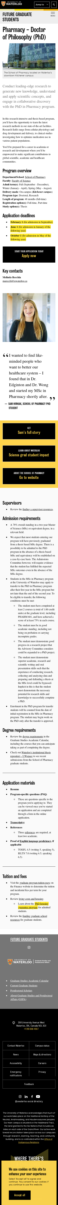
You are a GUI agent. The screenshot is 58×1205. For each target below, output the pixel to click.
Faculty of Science (21, 180)
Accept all (19, 1195)
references (30, 832)
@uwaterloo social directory (29, 1101)
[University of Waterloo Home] (11, 4)
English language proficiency (35, 841)
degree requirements (33, 736)
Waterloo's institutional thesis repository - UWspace (30, 754)
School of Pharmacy (35, 177)
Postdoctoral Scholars (21, 990)
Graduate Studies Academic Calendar (29, 980)
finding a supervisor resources (38, 509)
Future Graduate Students (29, 939)
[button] (41, 5)
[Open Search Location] (54, 5)
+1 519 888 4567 (31, 1029)
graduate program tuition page (35, 882)
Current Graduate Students (23, 985)
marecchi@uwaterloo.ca (15, 281)
